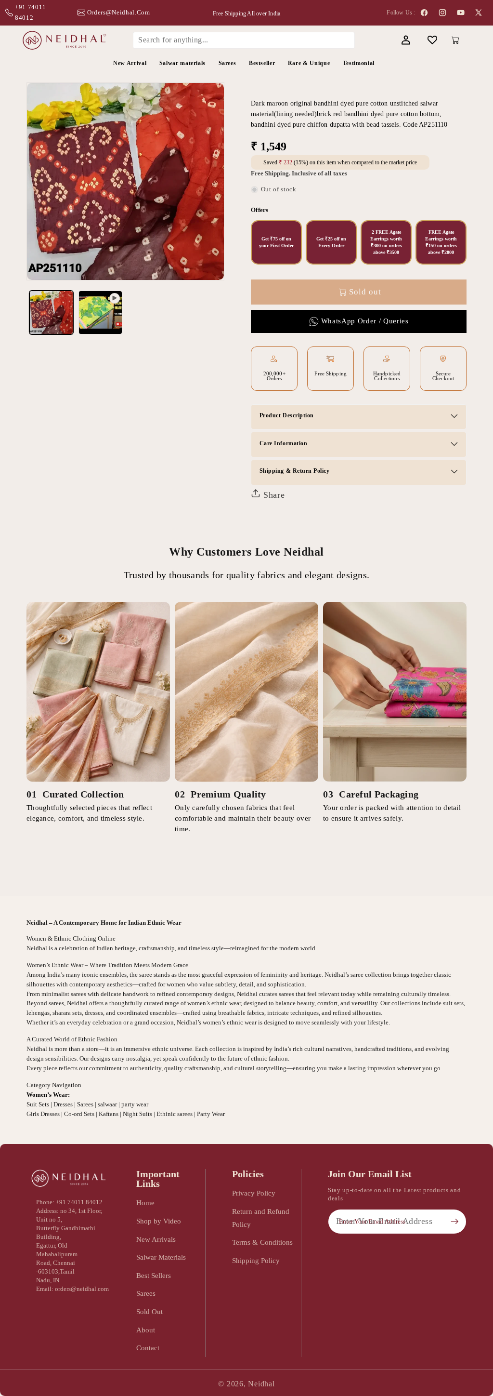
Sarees (146, 1293)
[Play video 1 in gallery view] (100, 312)
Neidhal (261, 1384)
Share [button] (272, 495)
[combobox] (244, 40)
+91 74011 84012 (30, 12)
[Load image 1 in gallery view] (51, 312)
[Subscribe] (454, 1221)
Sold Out (149, 1311)
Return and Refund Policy (260, 1217)
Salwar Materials (161, 1257)
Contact (147, 1347)
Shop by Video (158, 1221)
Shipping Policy (256, 1260)
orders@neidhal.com (118, 12)
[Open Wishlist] (432, 40)
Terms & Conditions (262, 1242)
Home (145, 1202)
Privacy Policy (253, 1193)
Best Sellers (153, 1275)
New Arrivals (156, 1239)
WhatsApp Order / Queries (365, 321)
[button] (379, 40)
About (145, 1330)
